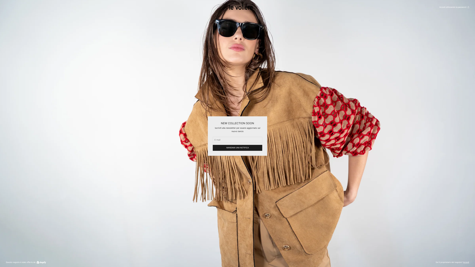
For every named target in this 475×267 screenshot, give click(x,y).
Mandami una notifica (237, 147)
